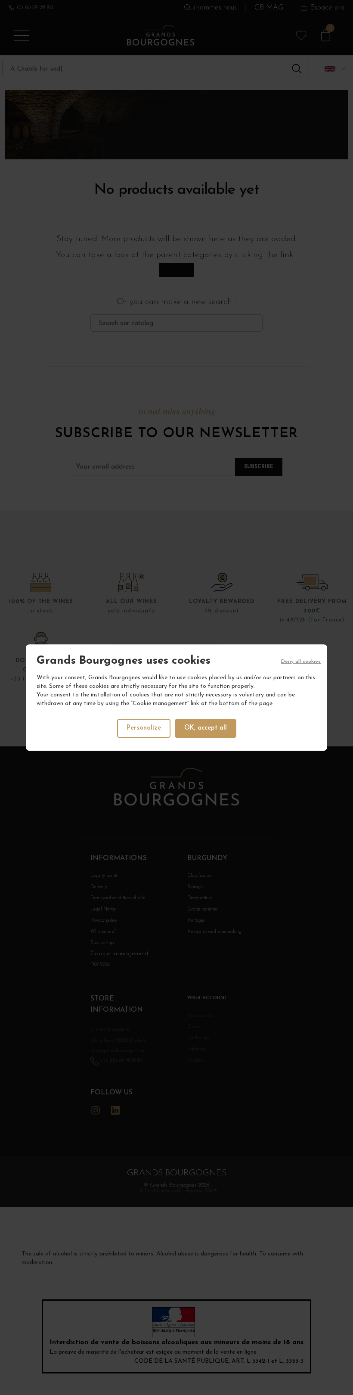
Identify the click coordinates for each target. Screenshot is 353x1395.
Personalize (144, 728)
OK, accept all (205, 728)
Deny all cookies (301, 661)
